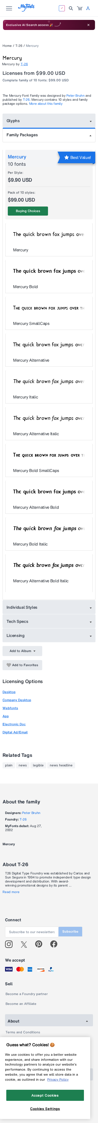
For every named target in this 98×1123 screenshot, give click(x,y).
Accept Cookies (45, 1095)
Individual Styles (22, 607)
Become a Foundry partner (27, 994)
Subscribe (70, 931)
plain (9, 765)
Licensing (16, 635)
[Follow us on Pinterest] (40, 944)
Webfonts (10, 708)
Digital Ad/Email (15, 732)
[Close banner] (88, 24)
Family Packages (22, 135)
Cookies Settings (45, 1108)
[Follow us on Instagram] (10, 944)
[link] (79, 8)
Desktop (9, 692)
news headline (61, 765)
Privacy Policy (58, 1079)
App (6, 716)
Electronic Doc (14, 724)
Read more (11, 892)
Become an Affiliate (21, 1003)
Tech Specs (17, 621)
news (23, 765)
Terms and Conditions (23, 1032)
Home (7, 45)
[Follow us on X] (25, 944)
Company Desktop (17, 700)
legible (38, 765)
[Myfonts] (26, 10)
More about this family (46, 103)
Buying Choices (28, 211)
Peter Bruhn (75, 95)
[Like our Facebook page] (56, 944)
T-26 (18, 45)
